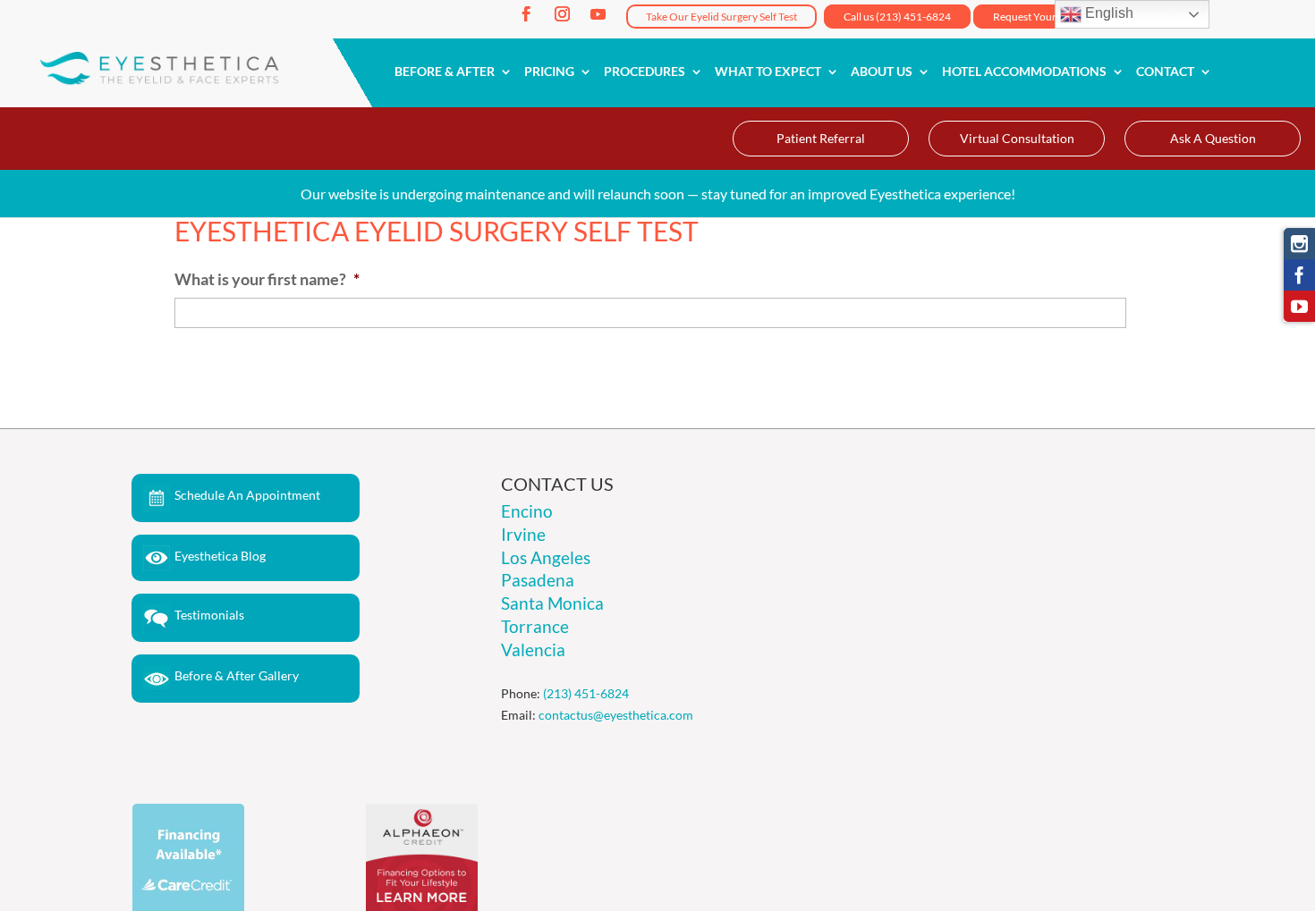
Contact (1165, 72)
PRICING (549, 72)
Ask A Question (1213, 138)
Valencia (533, 649)
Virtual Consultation (1017, 138)
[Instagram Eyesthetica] (1299, 243)
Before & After (444, 72)
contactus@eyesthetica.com (616, 714)
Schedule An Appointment (247, 494)
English (1107, 13)
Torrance (535, 626)
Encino (527, 511)
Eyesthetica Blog (220, 555)
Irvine (523, 534)
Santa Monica (552, 603)
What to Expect (768, 72)
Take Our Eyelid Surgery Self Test (721, 16)
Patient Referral (820, 138)
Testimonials (209, 614)
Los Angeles (545, 557)
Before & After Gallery (236, 675)
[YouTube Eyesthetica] (1299, 306)
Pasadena (537, 579)
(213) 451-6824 (586, 693)
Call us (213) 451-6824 (897, 16)
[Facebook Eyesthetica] (1299, 275)
